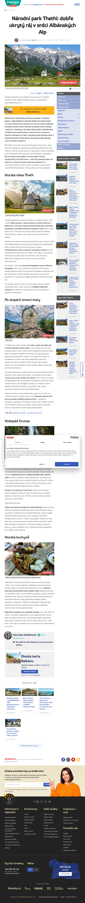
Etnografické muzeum (66, 121)
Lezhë (60, 131)
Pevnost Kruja (63, 138)
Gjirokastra (62, 124)
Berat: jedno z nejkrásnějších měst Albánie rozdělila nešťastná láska (29, 702)
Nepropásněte (63, 104)
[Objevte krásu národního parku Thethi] (42, 65)
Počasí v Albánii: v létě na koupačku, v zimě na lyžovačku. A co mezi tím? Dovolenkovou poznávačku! (74, 212)
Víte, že (60, 148)
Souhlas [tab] (17, 442)
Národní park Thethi (65, 134)
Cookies (62, 897)
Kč (30, 869)
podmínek (38, 789)
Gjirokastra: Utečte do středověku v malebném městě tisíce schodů (74, 180)
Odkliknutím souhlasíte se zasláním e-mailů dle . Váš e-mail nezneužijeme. (26, 790)
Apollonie (61, 110)
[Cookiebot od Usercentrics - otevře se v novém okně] (71, 437)
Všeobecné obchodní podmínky (48, 897)
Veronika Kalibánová (25, 40)
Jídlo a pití (62, 100)
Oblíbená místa (48, 93)
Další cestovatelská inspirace (29, 746)
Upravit (41, 464)
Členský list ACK (71, 897)
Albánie (39, 93)
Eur (36, 869)
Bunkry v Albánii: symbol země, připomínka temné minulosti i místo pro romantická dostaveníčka (74, 265)
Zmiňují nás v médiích (42, 884)
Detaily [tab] (43, 442)
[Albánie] (13, 658)
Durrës (60, 117)
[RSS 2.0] (78, 760)
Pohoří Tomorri (63, 141)
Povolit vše (67, 464)
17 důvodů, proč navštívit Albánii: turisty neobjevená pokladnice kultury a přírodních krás (74, 282)
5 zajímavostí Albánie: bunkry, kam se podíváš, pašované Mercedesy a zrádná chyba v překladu (74, 248)
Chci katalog (65, 874)
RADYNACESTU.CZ (11, 761)
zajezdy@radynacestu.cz (12, 873)
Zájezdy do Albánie (29, 671)
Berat (60, 114)
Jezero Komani (63, 128)
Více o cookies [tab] (67, 442)
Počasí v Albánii (64, 145)
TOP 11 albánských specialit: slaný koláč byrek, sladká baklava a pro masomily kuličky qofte (74, 195)
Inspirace (61, 97)
